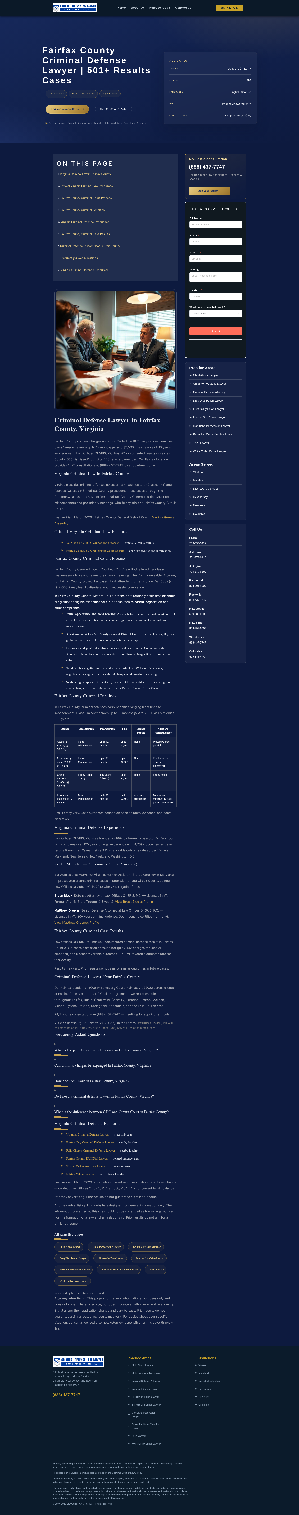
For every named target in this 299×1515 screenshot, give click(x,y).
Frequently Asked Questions (79, 258)
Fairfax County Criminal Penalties (83, 210)
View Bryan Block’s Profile (134, 901)
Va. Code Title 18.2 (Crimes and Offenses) (93, 542)
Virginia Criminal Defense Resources (85, 270)
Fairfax (193, 537)
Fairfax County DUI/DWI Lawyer (87, 1158)
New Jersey (197, 608)
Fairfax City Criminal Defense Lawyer (90, 1142)
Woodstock (196, 637)
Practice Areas (159, 8)
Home (121, 8)
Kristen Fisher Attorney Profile (85, 1166)
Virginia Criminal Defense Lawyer (88, 1134)
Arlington (195, 566)
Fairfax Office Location (81, 1174)
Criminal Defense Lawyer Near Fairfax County (90, 246)
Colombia (195, 651)
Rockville (195, 594)
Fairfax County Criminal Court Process (86, 198)
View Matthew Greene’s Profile (76, 922)
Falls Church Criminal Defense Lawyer (90, 1150)
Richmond (196, 580)
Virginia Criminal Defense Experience (84, 222)
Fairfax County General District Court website (95, 550)
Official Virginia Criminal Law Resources (86, 186)
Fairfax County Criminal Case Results (85, 234)
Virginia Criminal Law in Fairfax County (85, 174)
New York (195, 622)
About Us (137, 8)
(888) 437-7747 (207, 167)
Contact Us (183, 8)
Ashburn (195, 552)
